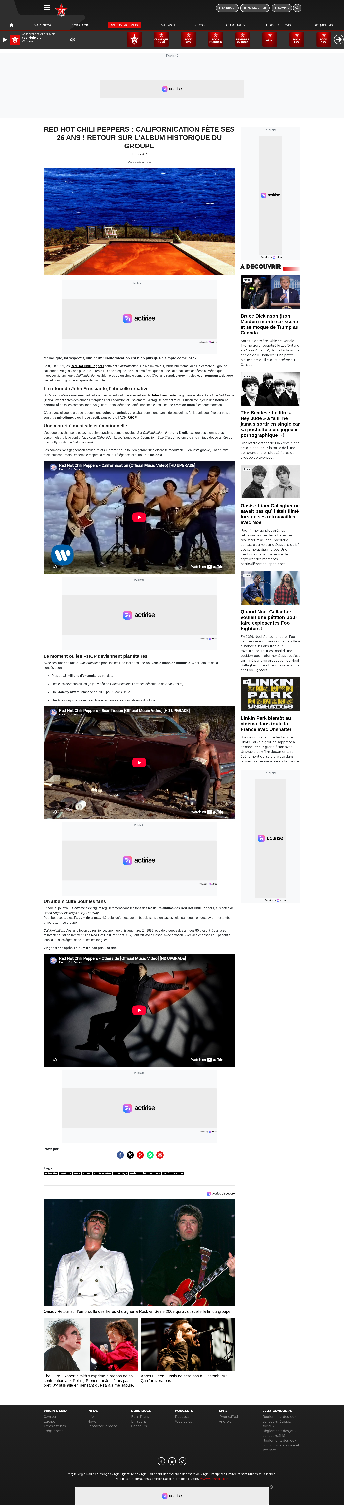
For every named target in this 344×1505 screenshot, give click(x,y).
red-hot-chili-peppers (145, 1173)
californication (173, 1173)
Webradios (183, 1421)
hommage (120, 1173)
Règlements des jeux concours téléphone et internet (281, 1445)
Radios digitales (124, 25)
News (91, 1421)
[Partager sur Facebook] (119, 1157)
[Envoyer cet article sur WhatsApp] (149, 1157)
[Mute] (73, 40)
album (87, 1173)
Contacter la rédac (102, 1426)
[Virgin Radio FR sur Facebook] (161, 1461)
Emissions (80, 25)
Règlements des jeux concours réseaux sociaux (279, 1421)
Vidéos (200, 25)
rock (77, 1173)
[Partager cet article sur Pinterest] (139, 1157)
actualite (51, 1173)
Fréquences (323, 25)
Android (225, 1421)
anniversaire (102, 1173)
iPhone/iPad (228, 1417)
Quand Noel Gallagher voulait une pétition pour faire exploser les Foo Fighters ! (269, 620)
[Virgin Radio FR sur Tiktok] (183, 1461)
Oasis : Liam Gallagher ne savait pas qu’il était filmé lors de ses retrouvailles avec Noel (270, 514)
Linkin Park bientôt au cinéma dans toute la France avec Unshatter (266, 723)
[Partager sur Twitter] (129, 1157)
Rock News (42, 25)
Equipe (49, 1421)
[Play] (5, 39)
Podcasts (182, 1417)
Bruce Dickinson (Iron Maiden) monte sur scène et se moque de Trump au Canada (270, 324)
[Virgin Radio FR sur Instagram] (172, 1461)
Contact (50, 1417)
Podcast (167, 25)
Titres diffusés (278, 25)
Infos (91, 1417)
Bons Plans (140, 1417)
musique (65, 1173)
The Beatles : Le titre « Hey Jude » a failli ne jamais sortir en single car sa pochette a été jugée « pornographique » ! (270, 424)
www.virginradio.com (214, 1479)
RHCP (132, 417)
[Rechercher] (297, 8)
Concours (235, 25)
